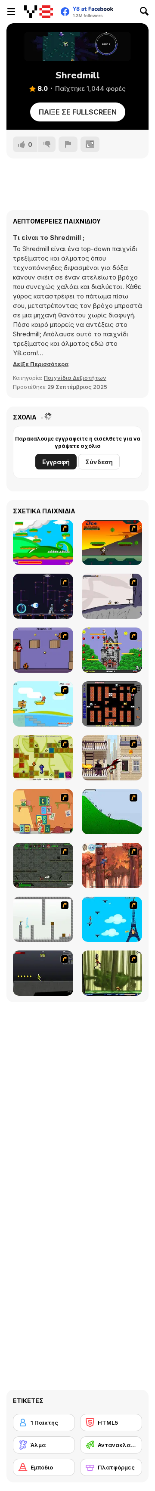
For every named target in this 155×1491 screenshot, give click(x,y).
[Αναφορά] (68, 144)
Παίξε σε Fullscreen (78, 112)
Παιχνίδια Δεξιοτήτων (75, 377)
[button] (40, 364)
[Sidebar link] (11, 11)
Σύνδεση (99, 462)
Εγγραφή (56, 462)
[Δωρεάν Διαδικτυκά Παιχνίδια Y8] (38, 11)
